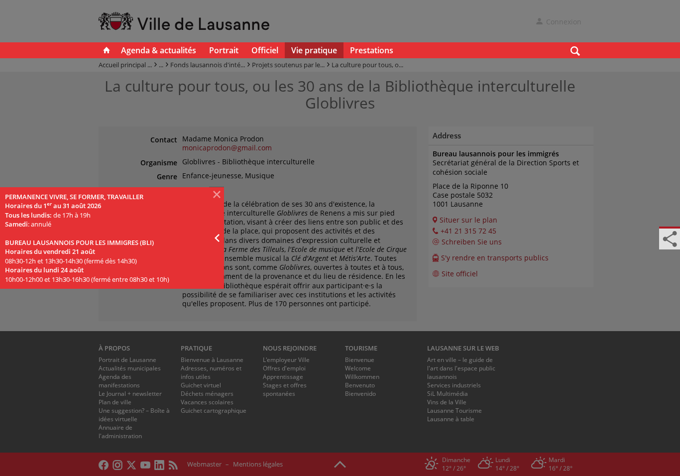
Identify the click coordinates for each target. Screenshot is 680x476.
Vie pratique (314, 50)
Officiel (264, 50)
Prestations (371, 50)
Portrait (223, 50)
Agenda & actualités (158, 50)
